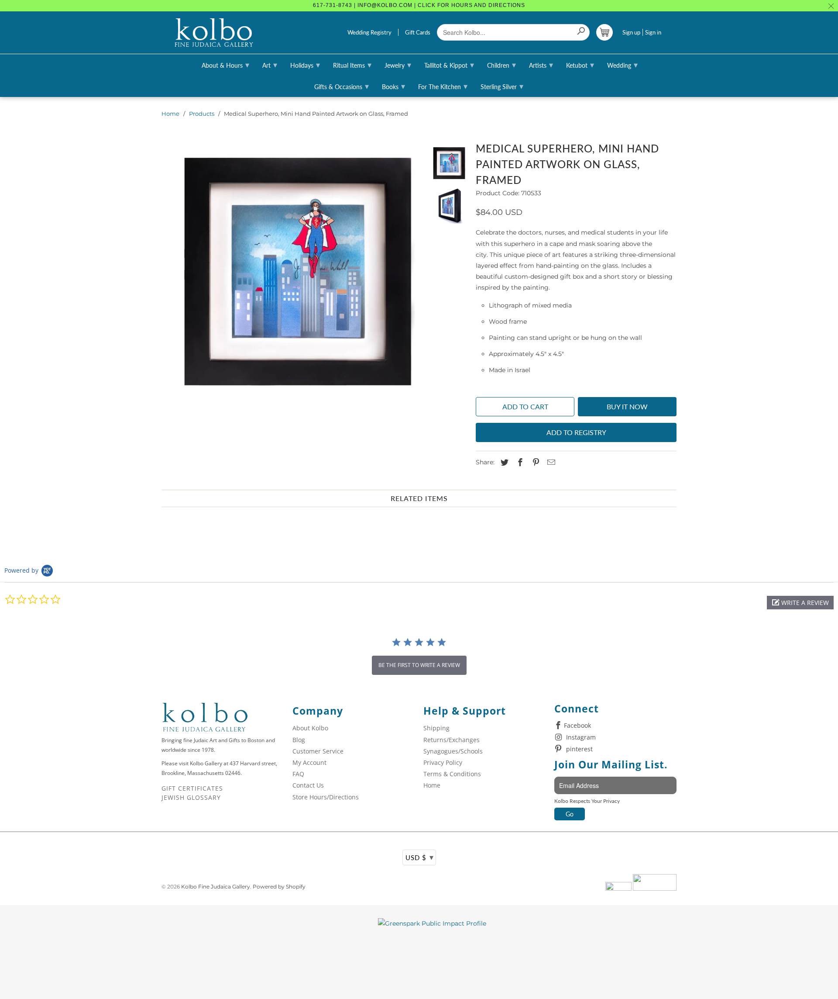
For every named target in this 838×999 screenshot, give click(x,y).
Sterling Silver (502, 86)
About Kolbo (310, 728)
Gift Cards (417, 32)
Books (393, 86)
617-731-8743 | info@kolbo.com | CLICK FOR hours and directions (419, 5)
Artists (541, 64)
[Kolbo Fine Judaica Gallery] (214, 32)
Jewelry (398, 64)
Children (501, 64)
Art (269, 64)
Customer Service (317, 751)
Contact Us (308, 785)
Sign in (653, 32)
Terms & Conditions (452, 774)
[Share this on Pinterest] (535, 462)
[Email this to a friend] (550, 462)
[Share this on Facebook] (519, 462)
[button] (800, 602)
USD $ (419, 857)
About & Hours (225, 64)
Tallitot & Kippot (449, 64)
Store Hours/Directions (325, 797)
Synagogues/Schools (453, 751)
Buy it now (627, 406)
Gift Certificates (192, 788)
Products (201, 113)
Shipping (436, 728)
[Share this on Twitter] (503, 462)
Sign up (631, 32)
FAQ (298, 774)
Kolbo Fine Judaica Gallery (215, 886)
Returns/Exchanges (451, 740)
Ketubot (580, 64)
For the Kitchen (442, 86)
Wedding (622, 64)
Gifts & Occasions (341, 86)
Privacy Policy (442, 762)
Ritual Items (352, 64)
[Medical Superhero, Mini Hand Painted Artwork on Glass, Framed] (291, 268)
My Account (309, 762)
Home (170, 113)
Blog (298, 740)
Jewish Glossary (191, 797)
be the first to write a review (419, 665)
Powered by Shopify (279, 886)
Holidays (305, 64)
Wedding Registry (369, 32)
